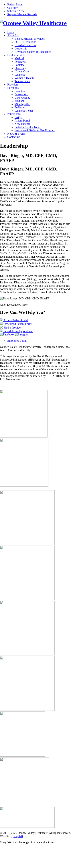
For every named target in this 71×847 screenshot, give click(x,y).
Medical (19, 58)
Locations (13, 87)
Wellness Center (24, 110)
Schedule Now (15, 11)
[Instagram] (22, 334)
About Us (13, 35)
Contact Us (13, 136)
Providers (12, 84)
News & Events (16, 133)
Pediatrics (20, 61)
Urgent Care (22, 71)
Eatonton (20, 91)
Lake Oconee (22, 97)
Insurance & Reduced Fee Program (35, 130)
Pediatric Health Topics (28, 127)
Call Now (13, 7)
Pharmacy (20, 68)
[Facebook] (7, 334)
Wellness (20, 74)
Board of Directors (25, 45)
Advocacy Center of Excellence (33, 51)
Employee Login (17, 340)
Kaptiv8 (18, 836)
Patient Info (14, 114)
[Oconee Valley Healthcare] (33, 23)
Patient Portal (15, 4)
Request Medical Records (22, 14)
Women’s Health (24, 77)
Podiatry (19, 64)
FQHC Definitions (25, 41)
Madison (20, 100)
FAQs (18, 117)
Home (10, 32)
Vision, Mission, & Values (30, 38)
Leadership (21, 48)
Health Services (16, 55)
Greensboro (21, 94)
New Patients (22, 123)
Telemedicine (22, 81)
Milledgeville (22, 104)
